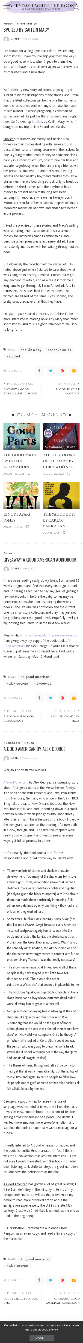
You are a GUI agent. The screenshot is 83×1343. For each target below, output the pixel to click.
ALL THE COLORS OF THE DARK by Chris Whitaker (59, 460)
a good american (36, 677)
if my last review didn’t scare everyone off (48, 635)
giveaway (43, 683)
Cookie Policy (50, 1329)
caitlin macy (32, 350)
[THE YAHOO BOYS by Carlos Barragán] (61, 495)
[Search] (75, 7)
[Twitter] (50, 370)
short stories (60, 350)
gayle (15, 38)
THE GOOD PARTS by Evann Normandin (19, 460)
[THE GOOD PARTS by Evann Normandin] (21, 436)
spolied (14, 356)
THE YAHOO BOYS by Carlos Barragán (59, 520)
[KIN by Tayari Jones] (21, 495)
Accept (41, 1337)
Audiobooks (53, 446)
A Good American (15, 782)
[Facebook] (39, 370)
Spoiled (37, 121)
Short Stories (27, 23)
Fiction (8, 23)
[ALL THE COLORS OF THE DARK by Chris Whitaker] (61, 436)
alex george (18, 683)
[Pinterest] (62, 370)
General (9, 553)
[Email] (73, 370)
